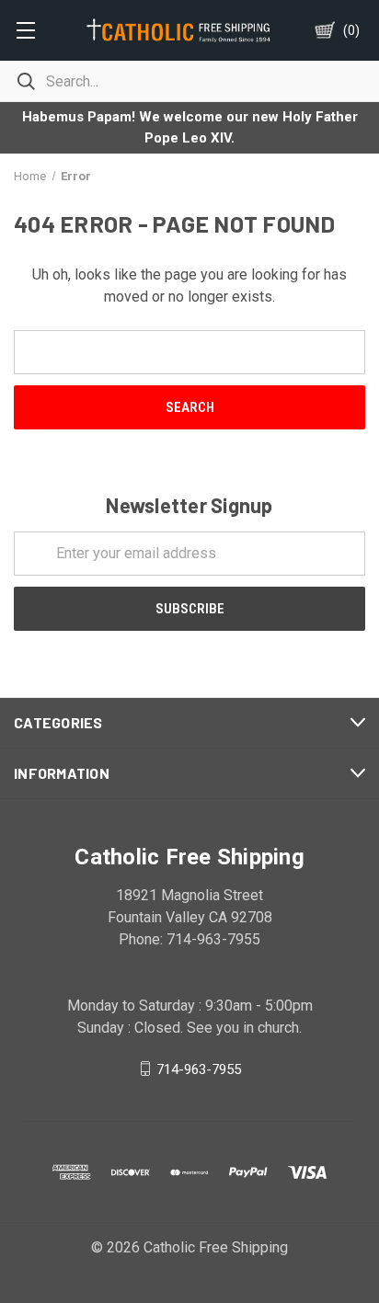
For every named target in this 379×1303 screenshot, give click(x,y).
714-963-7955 (198, 1068)
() (351, 30)
